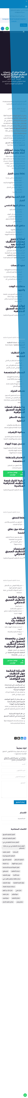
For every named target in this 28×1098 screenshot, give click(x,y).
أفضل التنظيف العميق (9, 834)
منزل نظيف (6, 894)
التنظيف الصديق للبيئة (9, 856)
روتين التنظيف (6, 875)
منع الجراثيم (15, 894)
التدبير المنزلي (11, 79)
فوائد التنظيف (6, 882)
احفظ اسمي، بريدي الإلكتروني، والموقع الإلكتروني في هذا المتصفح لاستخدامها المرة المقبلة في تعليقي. (14, 759)
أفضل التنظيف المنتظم (9, 838)
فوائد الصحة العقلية (18, 882)
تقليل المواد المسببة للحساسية (11, 867)
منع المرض (6, 898)
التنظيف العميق (7, 859)
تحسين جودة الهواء (17, 863)
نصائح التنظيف (16, 898)
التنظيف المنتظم (19, 859)
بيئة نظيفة (6, 863)
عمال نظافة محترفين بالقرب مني (11, 879)
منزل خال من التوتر (7, 890)
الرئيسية (18, 79)
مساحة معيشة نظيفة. (9, 886)
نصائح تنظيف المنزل (8, 902)
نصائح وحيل (20, 902)
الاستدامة (15, 852)
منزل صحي (18, 890)
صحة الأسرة (16, 875)
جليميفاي (5, 871)
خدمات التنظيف (15, 871)
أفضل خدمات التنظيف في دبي (11, 842)
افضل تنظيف (6, 852)
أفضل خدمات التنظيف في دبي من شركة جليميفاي (13, 847)
